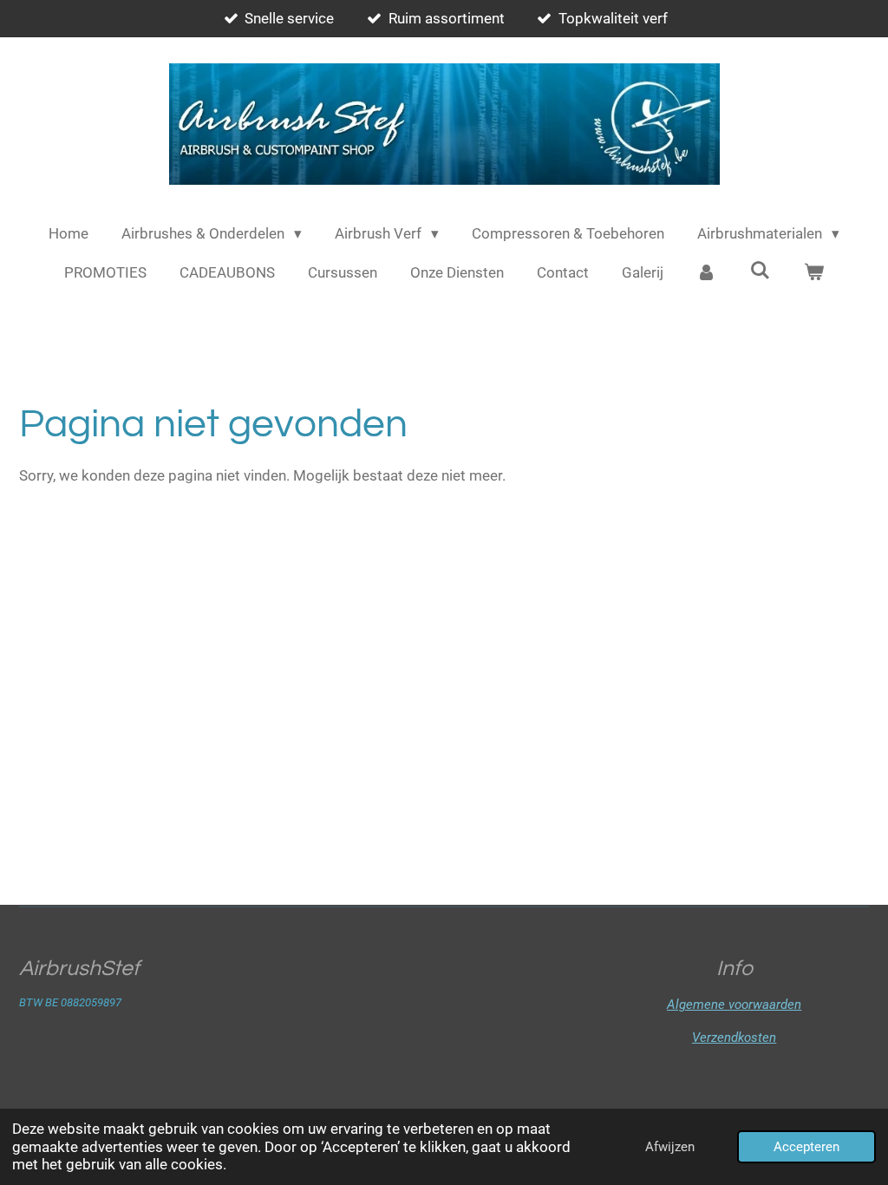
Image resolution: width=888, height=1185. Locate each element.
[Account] (706, 273)
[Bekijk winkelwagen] (813, 273)
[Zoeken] (760, 271)
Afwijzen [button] (670, 1147)
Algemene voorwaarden (734, 1004)
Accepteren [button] (806, 1147)
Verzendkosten (734, 1037)
